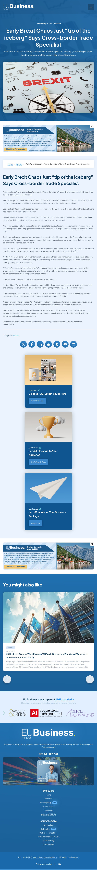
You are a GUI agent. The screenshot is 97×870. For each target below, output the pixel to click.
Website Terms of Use (48, 833)
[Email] (65, 344)
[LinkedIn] (40, 344)
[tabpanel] (48, 631)
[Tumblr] (56, 344)
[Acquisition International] (26, 713)
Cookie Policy (48, 844)
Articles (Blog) (45, 802)
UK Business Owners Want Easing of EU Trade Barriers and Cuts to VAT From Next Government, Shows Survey (46, 656)
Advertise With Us (48, 814)
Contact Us (33, 509)
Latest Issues (48, 806)
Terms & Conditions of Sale (48, 837)
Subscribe (45, 829)
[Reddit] (48, 344)
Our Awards (33, 448)
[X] (23, 344)
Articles (19, 164)
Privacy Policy (48, 840)
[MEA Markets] (63, 713)
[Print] (73, 344)
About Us (48, 798)
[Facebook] (31, 344)
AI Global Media (64, 699)
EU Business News (35, 857)
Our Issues (33, 390)
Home (10, 164)
